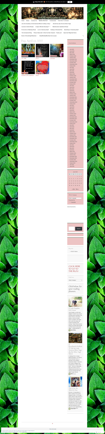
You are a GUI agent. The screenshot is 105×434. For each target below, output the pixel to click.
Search (71, 225)
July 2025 (72, 67)
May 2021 (72, 148)
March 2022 (72, 131)
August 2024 (72, 83)
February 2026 (73, 55)
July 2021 (72, 144)
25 (69, 185)
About (27, 20)
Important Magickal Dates (70, 32)
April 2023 (72, 110)
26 (71, 185)
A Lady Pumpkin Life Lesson (74, 309)
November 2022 (73, 118)
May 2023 (72, 108)
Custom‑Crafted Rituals (28, 26)
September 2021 (73, 141)
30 (79, 185)
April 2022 (72, 130)
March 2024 (72, 92)
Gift (70, 1)
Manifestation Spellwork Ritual (60, 26)
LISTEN (52, 58)
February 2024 (73, 93)
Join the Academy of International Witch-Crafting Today (36, 23)
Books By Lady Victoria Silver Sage (62, 23)
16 (79, 180)
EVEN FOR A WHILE (28, 75)
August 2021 (72, 143)
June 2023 (72, 107)
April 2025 (72, 72)
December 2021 (73, 136)
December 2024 (73, 79)
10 (81, 178)
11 (69, 180)
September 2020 (73, 161)
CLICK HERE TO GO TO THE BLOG (74, 269)
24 (81, 183)
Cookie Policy (24, 431)
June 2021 (72, 146)
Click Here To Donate (63, 20)
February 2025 (73, 75)
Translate (73, 202)
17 (81, 180)
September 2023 (73, 102)
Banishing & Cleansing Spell (71, 29)
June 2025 (72, 69)
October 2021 (73, 139)
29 (77, 185)
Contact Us (34, 20)
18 (69, 183)
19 (71, 183)
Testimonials (53, 20)
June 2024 (72, 87)
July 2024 (72, 85)
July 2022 (72, 125)
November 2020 (73, 158)
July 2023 (72, 105)
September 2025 (73, 64)
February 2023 (73, 113)
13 (73, 180)
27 (73, 185)
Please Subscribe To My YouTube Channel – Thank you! (48, 32)
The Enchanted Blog (27, 32)
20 (73, 183)
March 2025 (72, 74)
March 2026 (72, 54)
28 (75, 185)
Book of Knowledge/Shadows (29, 35)
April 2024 (72, 90)
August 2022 (72, 123)
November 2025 (73, 60)
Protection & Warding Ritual (29, 29)
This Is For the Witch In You (73, 389)
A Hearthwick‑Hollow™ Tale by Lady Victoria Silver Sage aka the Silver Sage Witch (75, 349)
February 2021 (73, 153)
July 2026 (72, 49)
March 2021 (72, 151)
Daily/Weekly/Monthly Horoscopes (48, 35)
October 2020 (73, 159)
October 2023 (73, 100)
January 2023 (73, 115)
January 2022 (73, 135)
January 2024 (73, 95)
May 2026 (72, 52)
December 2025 (73, 59)
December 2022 (73, 116)
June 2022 (72, 126)
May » (77, 189)
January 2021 (73, 154)
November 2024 (73, 80)
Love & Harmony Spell (43, 29)
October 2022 (73, 120)
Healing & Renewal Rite (56, 29)
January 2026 (73, 57)
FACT (37, 58)
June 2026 (72, 51)
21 (75, 183)
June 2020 (72, 166)
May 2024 (72, 88)
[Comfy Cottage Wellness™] (82, 35)
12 (71, 180)
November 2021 (73, 138)
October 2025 (73, 62)
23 (79, 183)
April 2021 (72, 149)
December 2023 (73, 97)
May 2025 (72, 70)
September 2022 (73, 121)
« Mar (73, 189)
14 (75, 180)
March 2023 (72, 111)
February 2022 (73, 133)
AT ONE (24, 58)
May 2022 (72, 128)
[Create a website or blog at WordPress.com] (52, 423)
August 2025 (72, 65)
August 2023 (72, 103)
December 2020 (73, 156)
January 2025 (73, 77)
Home (23, 20)
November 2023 (73, 98)
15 (77, 180)
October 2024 (73, 82)
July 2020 (72, 164)
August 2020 (72, 162)
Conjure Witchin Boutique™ (42, 26)
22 (77, 183)
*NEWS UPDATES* (43, 20)
